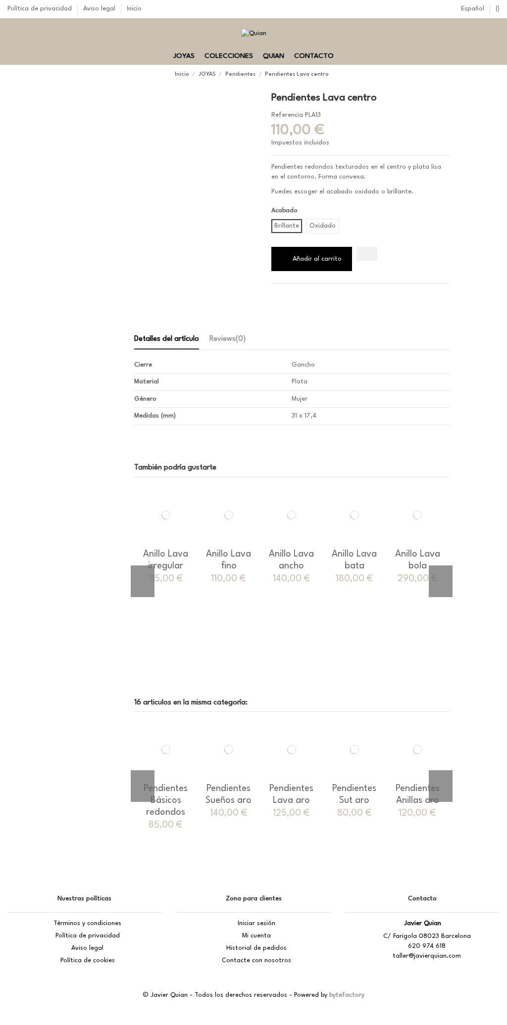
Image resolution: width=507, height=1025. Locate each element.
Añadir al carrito (317, 259)
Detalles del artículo (166, 339)
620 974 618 (427, 946)
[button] (184, 56)
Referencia (287, 115)
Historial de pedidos (256, 948)
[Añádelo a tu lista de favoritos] (366, 254)
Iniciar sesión (256, 923)
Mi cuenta (256, 935)
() (498, 8)
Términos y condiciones (87, 923)
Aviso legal (100, 8)
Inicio (134, 8)
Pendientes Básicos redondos (166, 800)
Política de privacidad (40, 8)
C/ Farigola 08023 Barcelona (427, 936)
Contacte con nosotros (256, 960)
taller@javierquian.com (427, 956)
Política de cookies (87, 960)
